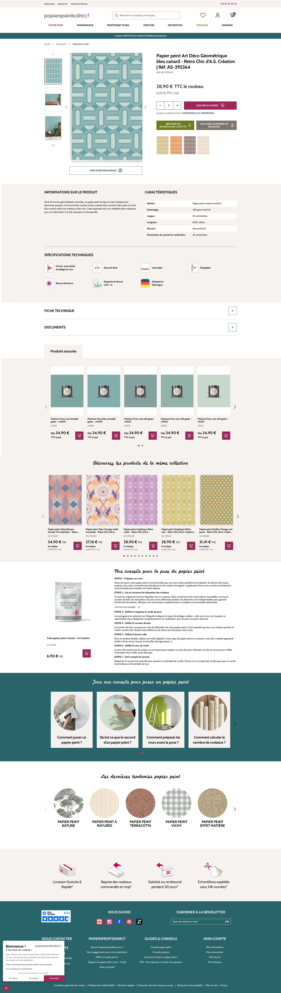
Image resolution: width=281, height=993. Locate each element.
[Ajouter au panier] (77, 546)
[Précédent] (66, 107)
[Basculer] (232, 311)
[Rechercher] (115, 15)
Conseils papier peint (161, 947)
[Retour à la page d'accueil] (66, 16)
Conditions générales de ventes (69, 985)
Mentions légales (126, 985)
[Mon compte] (217, 15)
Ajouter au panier (207, 105)
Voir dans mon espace (103, 170)
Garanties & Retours (79, 3)
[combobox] (146, 15)
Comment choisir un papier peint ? (161, 957)
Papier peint (49, 3)
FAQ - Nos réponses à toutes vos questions (161, 962)
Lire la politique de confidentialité (19, 969)
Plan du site (211, 985)
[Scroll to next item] (233, 406)
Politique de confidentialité (101, 985)
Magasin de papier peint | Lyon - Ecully (107, 962)
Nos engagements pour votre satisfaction (107, 952)
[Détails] (79, 436)
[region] (96, 116)
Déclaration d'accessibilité (189, 985)
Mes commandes (214, 952)
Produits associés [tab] (63, 351)
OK (227, 921)
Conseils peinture (161, 952)
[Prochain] (145, 107)
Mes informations (214, 947)
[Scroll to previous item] (47, 406)
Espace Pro (62, 3)
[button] (6, 988)
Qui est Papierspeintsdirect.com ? (107, 947)
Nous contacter (107, 967)
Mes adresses (214, 962)
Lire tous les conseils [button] (125, 607)
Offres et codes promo (107, 957)
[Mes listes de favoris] (203, 15)
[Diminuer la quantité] (160, 105)
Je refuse (13, 978)
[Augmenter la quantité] (177, 105)
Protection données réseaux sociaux (156, 985)
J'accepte (54, 978)
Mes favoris (214, 957)
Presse (224, 985)
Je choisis (33, 978)
